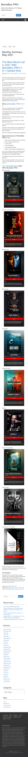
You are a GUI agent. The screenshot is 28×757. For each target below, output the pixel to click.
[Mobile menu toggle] (25, 19)
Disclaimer (15, 715)
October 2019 (7, 665)
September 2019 (7, 667)
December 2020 (7, 647)
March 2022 (6, 636)
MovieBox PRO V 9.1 (16, 103)
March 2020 (6, 656)
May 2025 (6, 633)
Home (4, 46)
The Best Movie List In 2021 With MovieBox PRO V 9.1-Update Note (13, 66)
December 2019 (7, 662)
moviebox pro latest (19, 589)
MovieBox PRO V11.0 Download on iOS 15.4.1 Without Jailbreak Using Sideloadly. (14, 616)
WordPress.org (7, 707)
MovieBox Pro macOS (7, 718)
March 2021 (6, 645)
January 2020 (7, 660)
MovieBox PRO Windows (7, 716)
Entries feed (6, 703)
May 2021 (6, 643)
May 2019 (6, 674)
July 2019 (6, 671)
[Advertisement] (14, 33)
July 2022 (6, 634)
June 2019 (6, 672)
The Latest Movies (9, 166)
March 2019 (6, 678)
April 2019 (6, 676)
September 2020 (7, 651)
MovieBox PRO (10, 4)
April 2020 (6, 654)
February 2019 (7, 680)
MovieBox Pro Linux (16, 716)
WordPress (20, 752)
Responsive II (8, 752)
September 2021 (7, 638)
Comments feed (7, 705)
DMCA (11, 715)
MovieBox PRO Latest (12, 586)
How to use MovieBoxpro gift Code (11, 606)
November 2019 (7, 663)
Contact (20, 715)
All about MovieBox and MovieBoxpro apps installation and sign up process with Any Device (13, 610)
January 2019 (7, 681)
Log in (5, 701)
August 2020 (6, 652)
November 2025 (7, 631)
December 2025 (7, 629)
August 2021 (6, 640)
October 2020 (7, 649)
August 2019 (6, 669)
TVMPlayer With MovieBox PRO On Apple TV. (14, 619)
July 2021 (6, 642)
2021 (10, 46)
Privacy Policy (5, 715)
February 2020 (7, 658)
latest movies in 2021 (13, 587)
